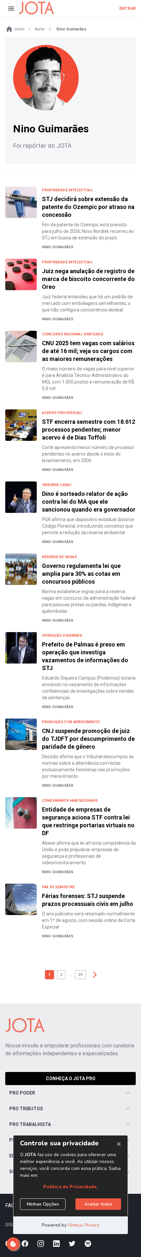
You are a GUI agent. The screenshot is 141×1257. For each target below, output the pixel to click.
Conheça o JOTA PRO (70, 1078)
